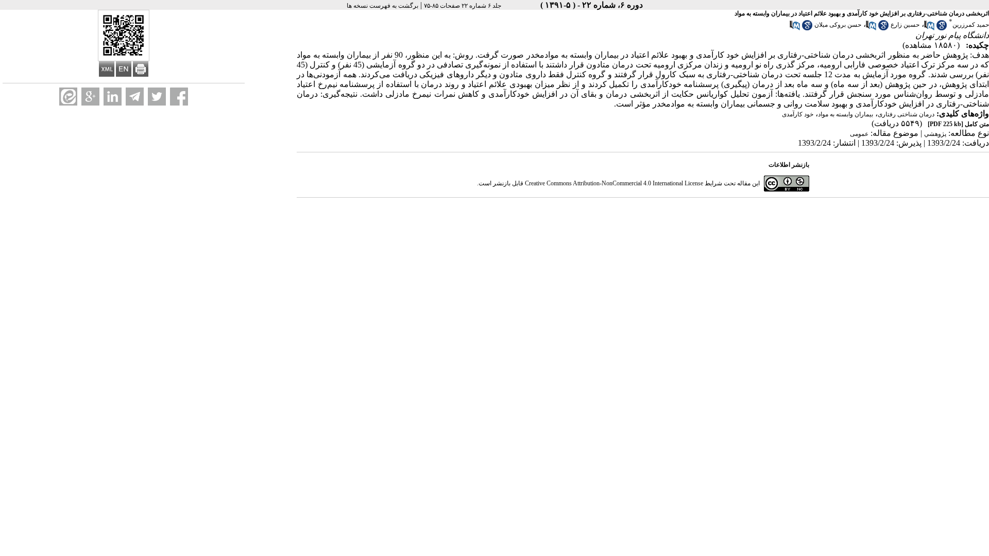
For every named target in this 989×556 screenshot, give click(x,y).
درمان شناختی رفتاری (906, 114)
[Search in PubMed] (929, 28)
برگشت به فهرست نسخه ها (382, 5)
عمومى (859, 133)
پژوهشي (935, 133)
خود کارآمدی (797, 114)
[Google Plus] (90, 97)
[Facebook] (179, 97)
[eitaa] (68, 97)
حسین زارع (905, 24)
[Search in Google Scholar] (941, 28)
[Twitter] (157, 97)
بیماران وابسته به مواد (845, 114)
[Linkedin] (113, 97)
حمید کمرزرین (970, 24)
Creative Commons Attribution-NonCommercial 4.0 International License (614, 183)
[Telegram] (135, 97)
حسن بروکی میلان (837, 24)
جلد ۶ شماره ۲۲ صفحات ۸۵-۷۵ (462, 5)
